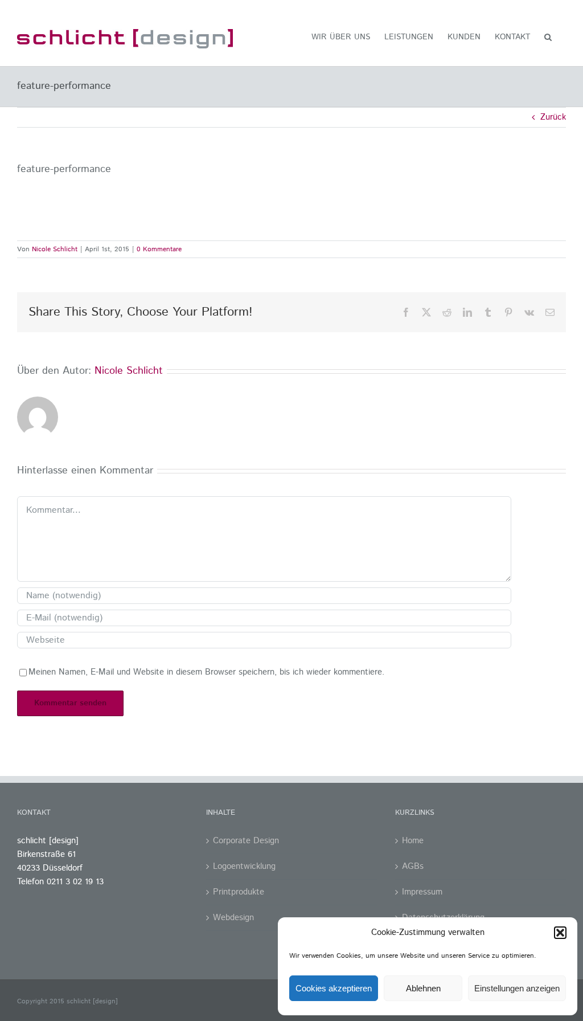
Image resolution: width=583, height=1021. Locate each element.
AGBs (413, 866)
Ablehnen (423, 988)
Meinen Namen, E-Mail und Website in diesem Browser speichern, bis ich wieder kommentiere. (206, 672)
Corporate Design (246, 841)
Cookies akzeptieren (333, 988)
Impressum (422, 892)
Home (413, 841)
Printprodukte (238, 892)
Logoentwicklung (244, 866)
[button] (560, 932)
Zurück (553, 117)
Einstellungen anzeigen (517, 988)
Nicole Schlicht (54, 249)
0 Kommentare (159, 249)
